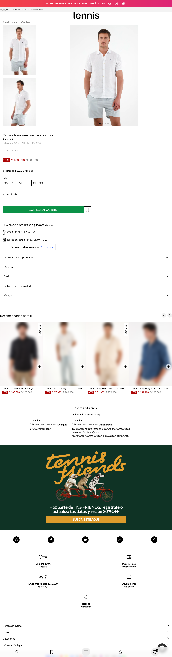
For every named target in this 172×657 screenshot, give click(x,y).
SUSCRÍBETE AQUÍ (86, 519)
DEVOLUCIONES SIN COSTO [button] (27, 239)
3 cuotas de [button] (18, 170)
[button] (17, 652)
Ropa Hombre (9, 22)
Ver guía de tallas (10, 194)
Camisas (25, 22)
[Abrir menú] (86, 652)
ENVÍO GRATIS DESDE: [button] (30, 225)
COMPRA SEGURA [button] (21, 232)
